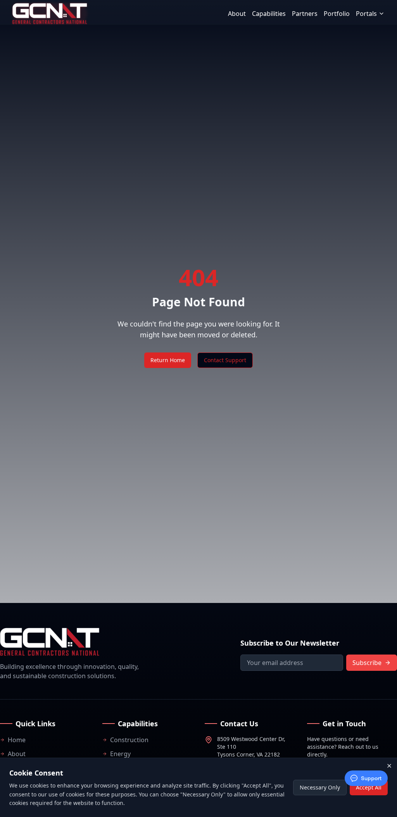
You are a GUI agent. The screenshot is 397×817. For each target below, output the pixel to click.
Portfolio (337, 13)
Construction (129, 740)
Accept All (368, 787)
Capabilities (269, 13)
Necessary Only (320, 787)
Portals (366, 13)
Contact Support (225, 360)
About (237, 13)
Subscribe (366, 662)
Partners (305, 13)
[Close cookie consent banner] (389, 765)
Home (17, 740)
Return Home (167, 360)
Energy (120, 754)
